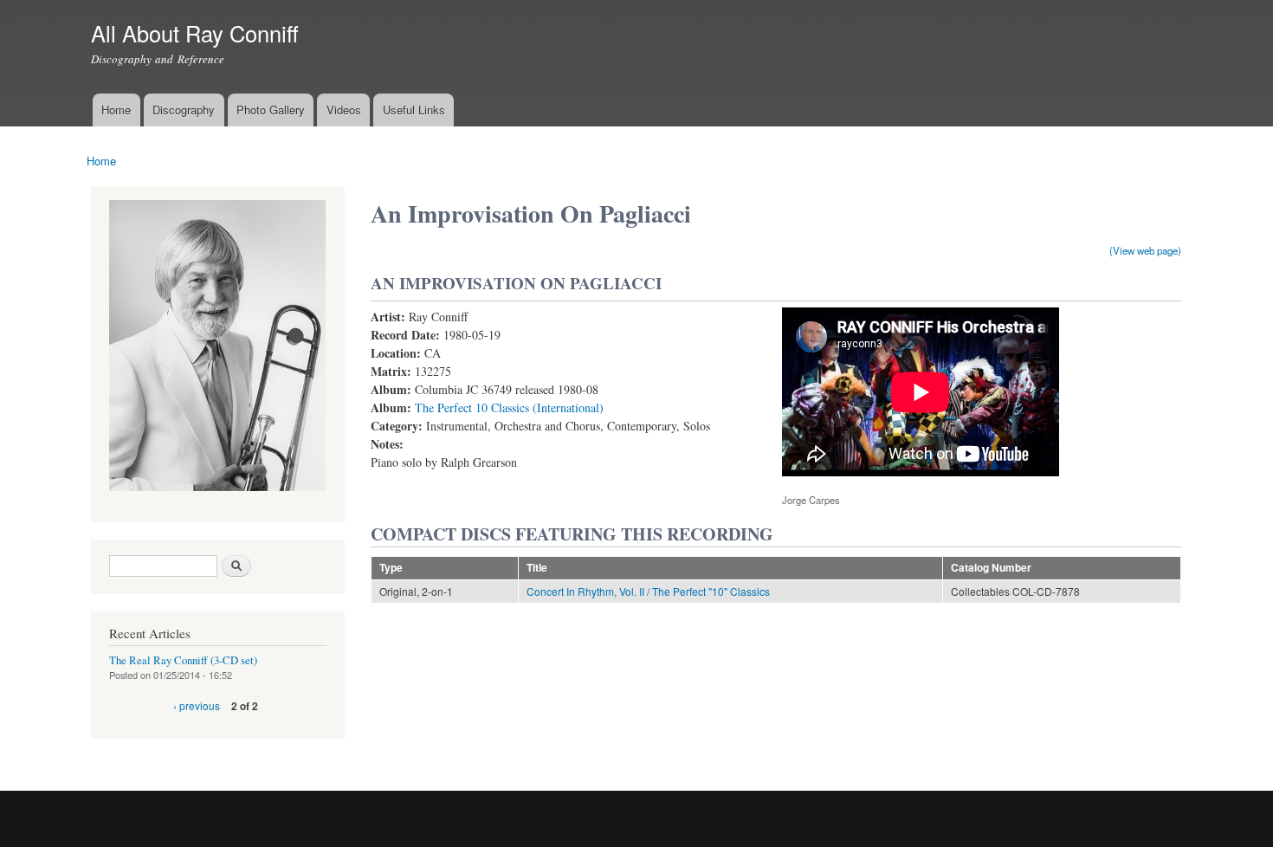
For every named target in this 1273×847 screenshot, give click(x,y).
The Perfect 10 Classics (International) (509, 407)
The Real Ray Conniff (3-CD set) (183, 660)
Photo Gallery (270, 109)
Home (116, 109)
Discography (183, 109)
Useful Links (414, 109)
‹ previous (196, 705)
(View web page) (1145, 250)
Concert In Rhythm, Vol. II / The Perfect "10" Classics (648, 591)
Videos (343, 109)
